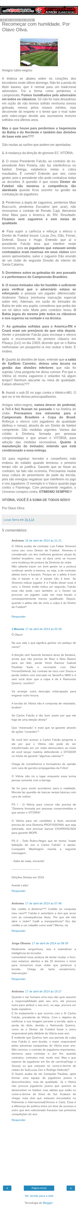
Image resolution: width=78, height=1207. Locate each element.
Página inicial (39, 1188)
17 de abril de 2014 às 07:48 (43, 903)
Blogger (48, 1202)
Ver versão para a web (39, 1195)
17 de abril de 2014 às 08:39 (50, 943)
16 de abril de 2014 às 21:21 (43, 540)
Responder (19, 616)
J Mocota (18, 629)
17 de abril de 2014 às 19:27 (43, 991)
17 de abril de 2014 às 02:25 (43, 629)
